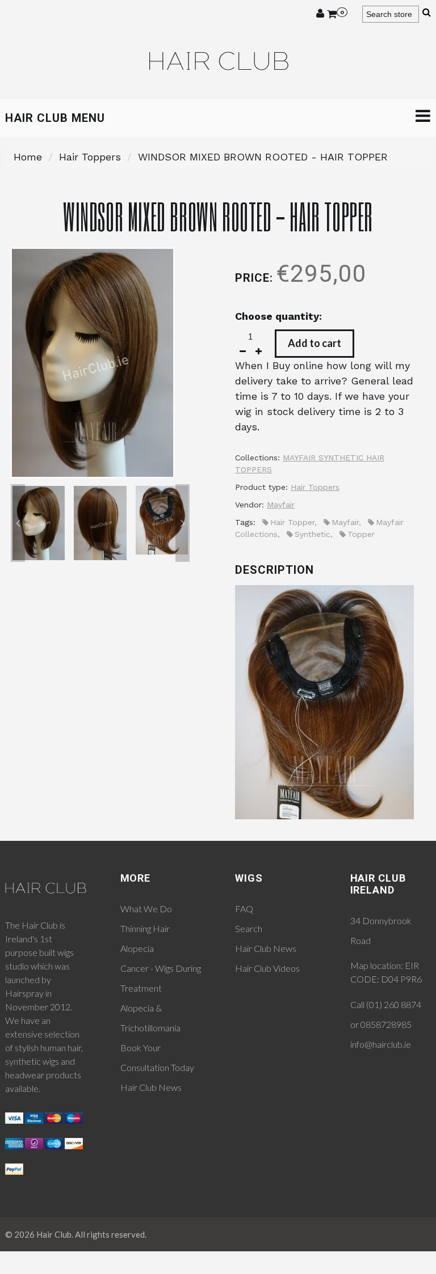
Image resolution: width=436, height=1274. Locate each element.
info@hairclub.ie (380, 1044)
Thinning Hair (145, 928)
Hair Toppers (90, 157)
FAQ (244, 908)
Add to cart (314, 343)
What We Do (146, 908)
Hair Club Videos (267, 968)
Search (248, 928)
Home (28, 157)
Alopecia (137, 948)
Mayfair (281, 504)
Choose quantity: (278, 316)
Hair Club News (151, 1087)
